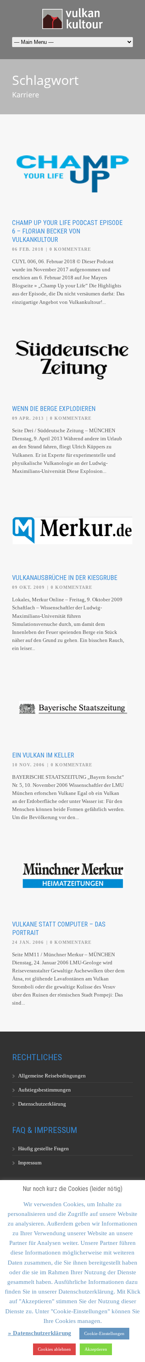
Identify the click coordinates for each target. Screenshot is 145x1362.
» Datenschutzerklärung (39, 1333)
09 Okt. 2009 (28, 587)
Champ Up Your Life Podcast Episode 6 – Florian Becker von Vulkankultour (67, 231)
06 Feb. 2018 (28, 249)
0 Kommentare (70, 249)
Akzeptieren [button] (96, 1349)
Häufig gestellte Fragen (43, 1148)
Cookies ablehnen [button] (54, 1349)
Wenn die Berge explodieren (53, 409)
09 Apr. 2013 (28, 418)
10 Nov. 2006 (28, 764)
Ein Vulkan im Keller (43, 755)
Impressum (29, 1163)
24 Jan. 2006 (28, 942)
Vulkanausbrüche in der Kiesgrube (64, 578)
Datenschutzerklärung (42, 1104)
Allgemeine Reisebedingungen (52, 1076)
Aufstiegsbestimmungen (44, 1090)
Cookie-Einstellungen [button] (104, 1333)
